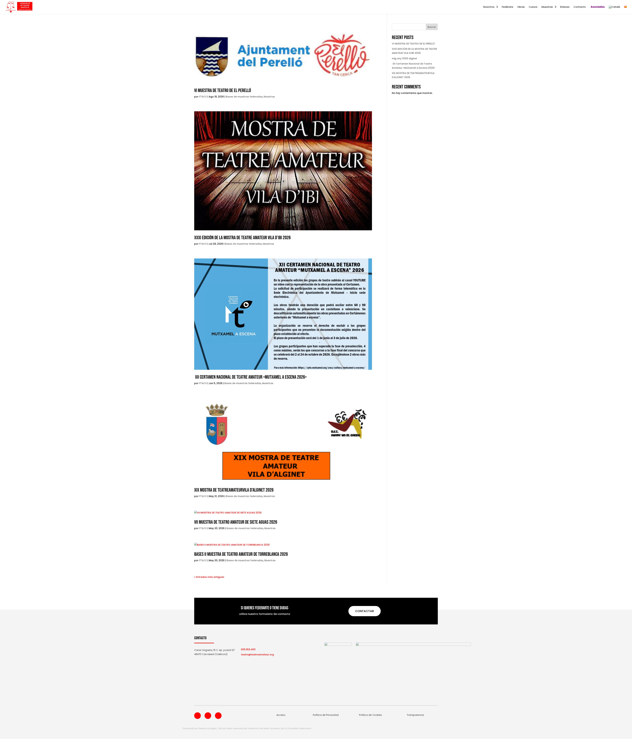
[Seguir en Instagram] (218, 715)
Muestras (547, 7)
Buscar (432, 27)
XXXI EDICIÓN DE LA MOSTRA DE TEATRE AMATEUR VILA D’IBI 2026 (242, 238)
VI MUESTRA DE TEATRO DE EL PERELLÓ (222, 91)
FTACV (203, 96)
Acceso (280, 715)
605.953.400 (248, 649)
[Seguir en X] (208, 715)
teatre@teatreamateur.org (257, 654)
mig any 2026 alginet (404, 58)
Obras (521, 7)
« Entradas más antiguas (209, 577)
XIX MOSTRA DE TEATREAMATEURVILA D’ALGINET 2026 (234, 490)
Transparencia (415, 715)
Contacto (580, 7)
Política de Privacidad (326, 715)
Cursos (533, 7)
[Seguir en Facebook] (197, 715)
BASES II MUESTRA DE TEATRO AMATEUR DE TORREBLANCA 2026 (241, 554)
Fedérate (507, 7)
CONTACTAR (364, 611)
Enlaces (564, 7)
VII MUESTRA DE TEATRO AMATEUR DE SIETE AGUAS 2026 (235, 522)
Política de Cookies (370, 715)
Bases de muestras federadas (244, 96)
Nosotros (488, 7)
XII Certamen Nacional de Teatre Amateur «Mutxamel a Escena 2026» (250, 377)
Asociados (598, 7)
